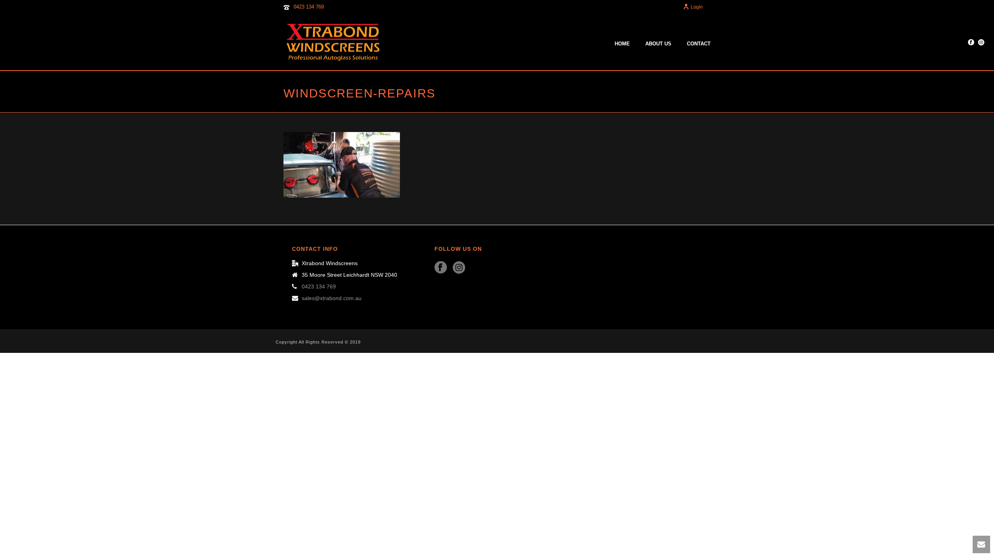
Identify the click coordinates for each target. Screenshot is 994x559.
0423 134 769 (309, 7)
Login (697, 7)
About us (658, 44)
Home (622, 44)
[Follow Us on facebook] (440, 267)
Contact (699, 44)
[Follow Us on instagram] (459, 267)
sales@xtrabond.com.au (331, 298)
